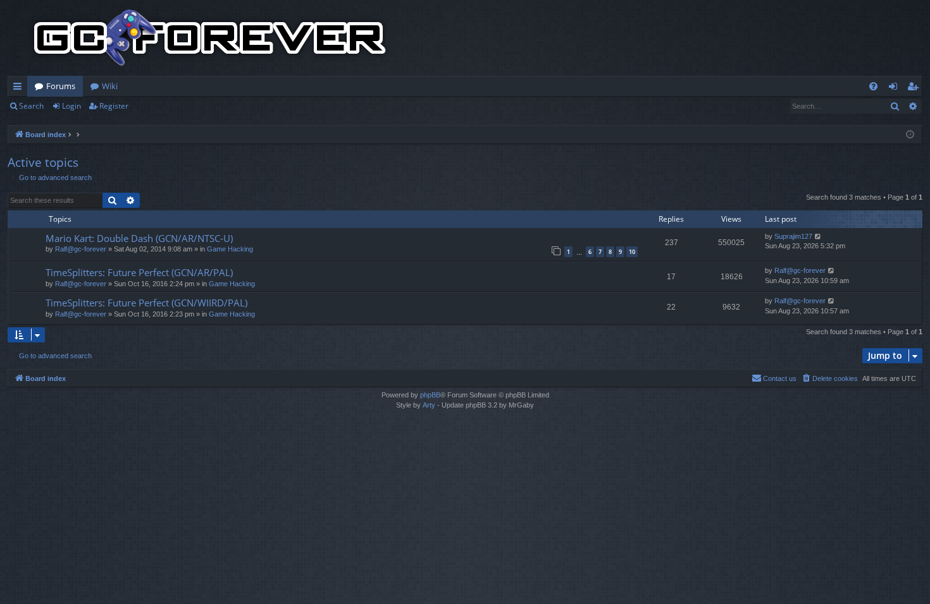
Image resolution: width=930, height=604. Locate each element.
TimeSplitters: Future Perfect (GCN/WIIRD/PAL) (146, 302)
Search (31, 105)
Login (71, 105)
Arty (429, 405)
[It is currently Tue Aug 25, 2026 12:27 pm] (910, 135)
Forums (60, 86)
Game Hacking (230, 249)
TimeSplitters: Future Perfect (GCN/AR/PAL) (139, 272)
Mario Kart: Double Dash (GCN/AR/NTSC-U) (139, 238)
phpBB (430, 395)
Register (113, 105)
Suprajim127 (793, 236)
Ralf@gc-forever (80, 249)
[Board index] (210, 38)
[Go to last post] (818, 236)
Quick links (20, 88)
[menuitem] (873, 86)
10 (632, 252)
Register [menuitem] (915, 88)
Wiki (110, 86)
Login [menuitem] (895, 88)
